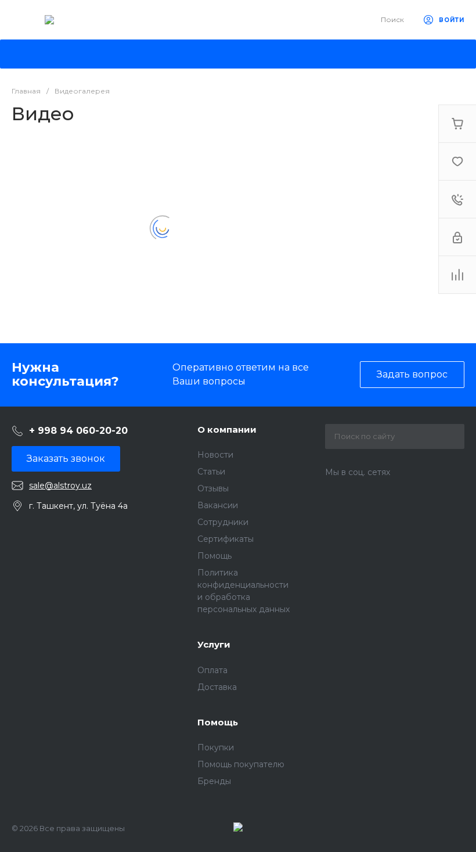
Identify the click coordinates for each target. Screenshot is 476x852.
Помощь (214, 556)
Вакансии (217, 505)
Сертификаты (225, 539)
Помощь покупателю (240, 764)
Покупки (215, 747)
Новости (215, 455)
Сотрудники (222, 522)
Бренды (214, 781)
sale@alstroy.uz (60, 485)
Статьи (211, 471)
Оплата (212, 670)
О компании (227, 429)
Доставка (217, 687)
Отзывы (213, 488)
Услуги (213, 644)
